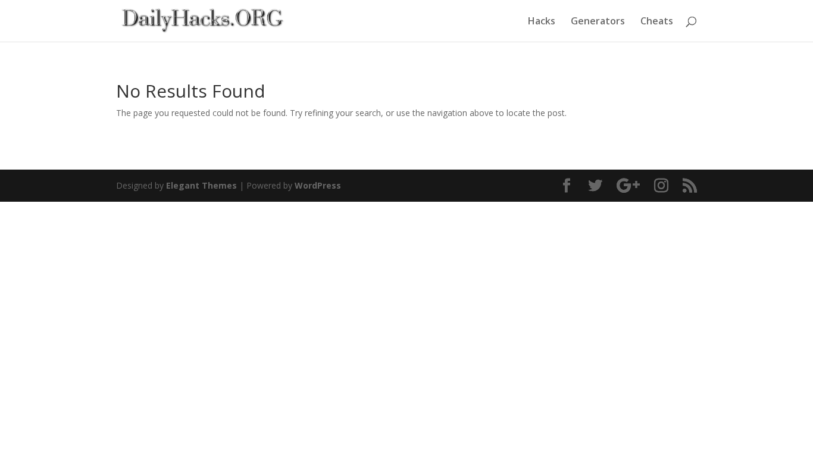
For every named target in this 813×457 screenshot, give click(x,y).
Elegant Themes (201, 185)
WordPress (318, 185)
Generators (598, 22)
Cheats (656, 22)
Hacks (541, 22)
